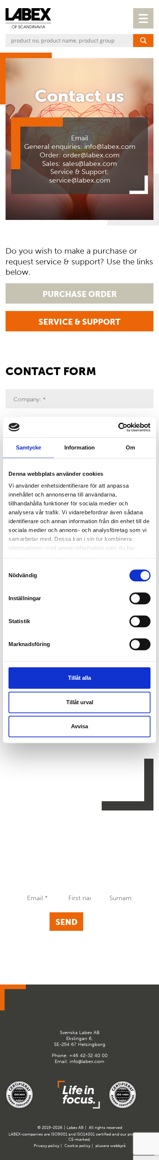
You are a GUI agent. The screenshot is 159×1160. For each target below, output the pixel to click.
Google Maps (70, 1011)
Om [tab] (130, 447)
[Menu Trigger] (143, 18)
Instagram (88, 1011)
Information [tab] (79, 447)
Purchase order (80, 294)
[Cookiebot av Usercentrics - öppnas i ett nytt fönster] (118, 427)
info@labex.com (109, 147)
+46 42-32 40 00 (88, 1055)
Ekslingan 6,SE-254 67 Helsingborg (79, 1038)
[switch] (139, 598)
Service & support (79, 322)
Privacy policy (46, 1145)
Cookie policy (77, 1145)
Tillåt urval (79, 702)
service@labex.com (79, 180)
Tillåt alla (79, 678)
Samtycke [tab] (28, 447)
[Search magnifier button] (143, 40)
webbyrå (118, 1145)
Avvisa (79, 726)
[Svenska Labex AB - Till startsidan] (28, 18)
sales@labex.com (89, 164)
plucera (102, 1145)
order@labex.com (91, 155)
